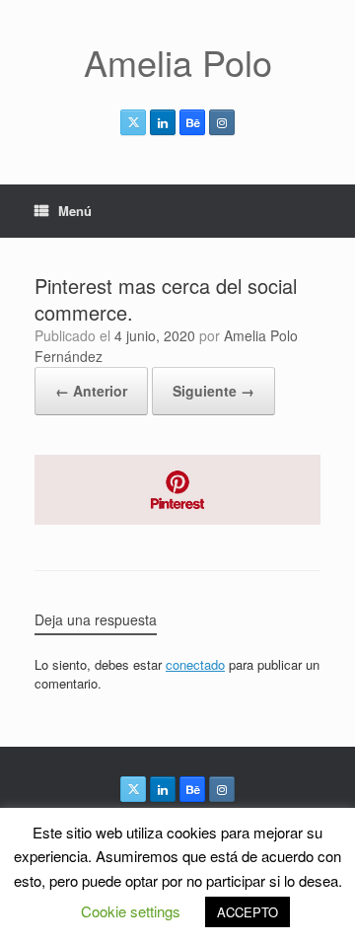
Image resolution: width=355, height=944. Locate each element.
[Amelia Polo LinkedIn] (163, 122)
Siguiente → (213, 390)
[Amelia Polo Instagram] (222, 122)
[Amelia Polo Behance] (192, 122)
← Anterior (91, 390)
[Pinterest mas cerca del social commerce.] (177, 519)
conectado (195, 664)
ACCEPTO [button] (247, 912)
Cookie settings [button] (130, 911)
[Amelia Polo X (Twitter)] (133, 122)
